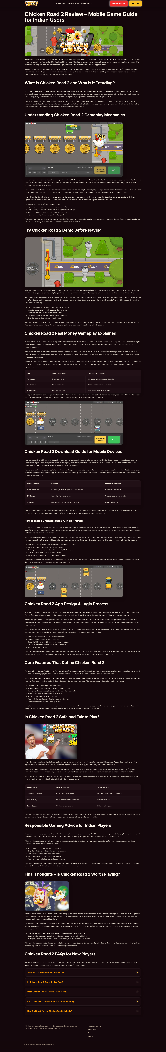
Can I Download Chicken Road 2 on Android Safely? (51, 1001)
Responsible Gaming (94, 1026)
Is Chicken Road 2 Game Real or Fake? (45, 982)
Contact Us (91, 1033)
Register (135, 3)
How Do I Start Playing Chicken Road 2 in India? (49, 1011)
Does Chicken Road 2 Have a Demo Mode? (47, 992)
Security (90, 1036)
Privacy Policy (92, 1029)
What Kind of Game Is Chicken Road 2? (45, 972)
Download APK (118, 3)
